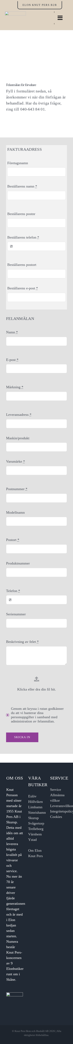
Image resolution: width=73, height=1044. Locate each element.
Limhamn (35, 807)
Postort (12, 540)
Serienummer (16, 614)
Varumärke (15, 461)
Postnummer (16, 489)
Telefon (13, 591)
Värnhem (35, 834)
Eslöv (32, 796)
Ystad (32, 840)
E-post (12, 360)
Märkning (14, 387)
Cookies (56, 817)
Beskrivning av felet (22, 642)
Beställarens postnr (21, 214)
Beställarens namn (22, 186)
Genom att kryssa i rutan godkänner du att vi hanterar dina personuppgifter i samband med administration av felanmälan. (37, 715)
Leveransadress (18, 415)
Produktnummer (18, 563)
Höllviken (35, 802)
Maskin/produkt (17, 438)
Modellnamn (15, 512)
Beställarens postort (21, 265)
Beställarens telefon (23, 237)
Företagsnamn (17, 163)
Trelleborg (35, 829)
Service (55, 790)
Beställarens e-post (22, 288)
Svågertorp (36, 823)
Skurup (33, 818)
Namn (12, 332)
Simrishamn (37, 812)
